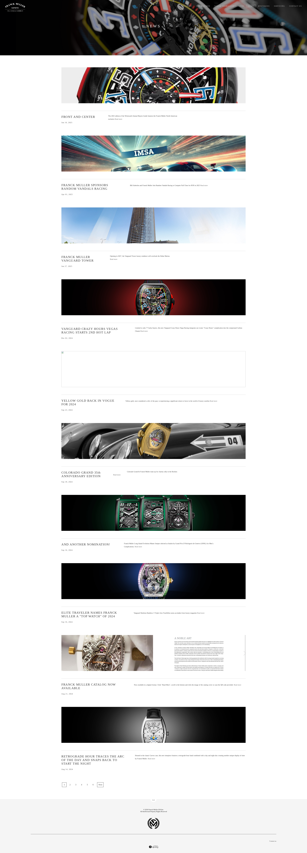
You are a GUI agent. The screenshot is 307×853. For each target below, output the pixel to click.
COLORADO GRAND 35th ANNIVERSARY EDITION (81, 474)
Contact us (272, 841)
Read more (118, 119)
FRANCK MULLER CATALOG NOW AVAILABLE (88, 686)
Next (100, 785)
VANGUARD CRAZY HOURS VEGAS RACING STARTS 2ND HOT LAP (89, 330)
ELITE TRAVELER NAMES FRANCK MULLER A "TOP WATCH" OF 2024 (89, 614)
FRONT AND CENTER (78, 117)
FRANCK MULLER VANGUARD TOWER (77, 258)
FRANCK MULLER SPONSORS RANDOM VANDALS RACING (84, 186)
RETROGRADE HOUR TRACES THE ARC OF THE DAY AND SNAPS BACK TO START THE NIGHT (92, 760)
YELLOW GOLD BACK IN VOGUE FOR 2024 (87, 402)
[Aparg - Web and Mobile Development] (153, 847)
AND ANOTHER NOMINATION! (85, 544)
